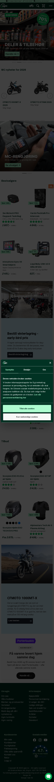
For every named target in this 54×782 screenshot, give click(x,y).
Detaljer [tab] (27, 369)
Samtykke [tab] (9, 369)
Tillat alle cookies (27, 408)
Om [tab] (44, 369)
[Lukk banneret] (50, 363)
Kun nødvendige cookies (27, 417)
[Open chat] (48, 776)
